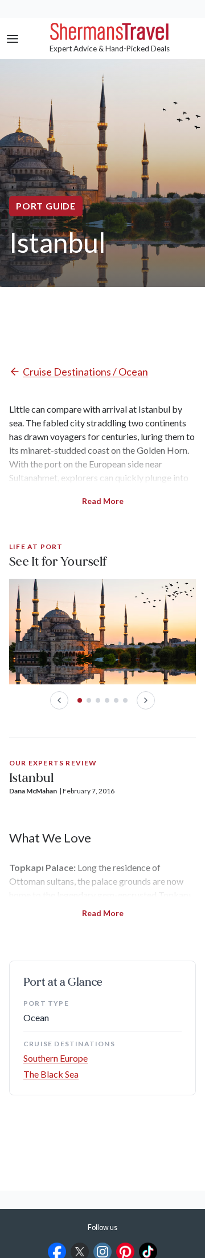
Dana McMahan (33, 791)
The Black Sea (51, 1074)
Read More (103, 501)
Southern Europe (55, 1058)
